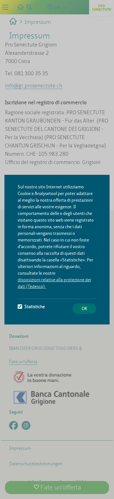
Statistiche (34, 307)
